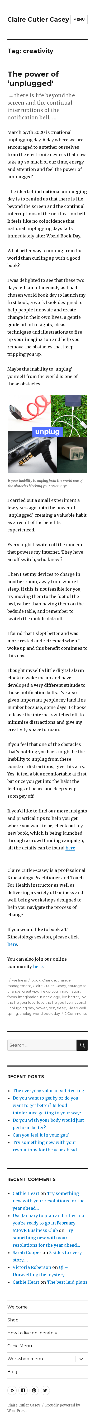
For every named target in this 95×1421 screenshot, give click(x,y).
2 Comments (76, 1013)
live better (70, 997)
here (70, 847)
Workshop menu (25, 1358)
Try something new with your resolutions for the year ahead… (48, 1201)
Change (49, 980)
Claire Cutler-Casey (49, 986)
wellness (19, 980)
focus (12, 997)
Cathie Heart (26, 1193)
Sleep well (77, 1008)
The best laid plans (67, 1282)
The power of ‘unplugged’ (33, 78)
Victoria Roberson (32, 1267)
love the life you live (54, 1002)
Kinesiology (50, 997)
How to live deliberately (32, 1332)
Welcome (17, 1307)
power (41, 1008)
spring (12, 1013)
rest (52, 1008)
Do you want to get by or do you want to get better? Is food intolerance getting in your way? (47, 1105)
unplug (25, 1013)
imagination (28, 997)
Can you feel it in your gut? (41, 1135)
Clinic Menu (19, 1345)
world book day (46, 1013)
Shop (12, 1319)
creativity (30, 991)
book (36, 980)
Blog (12, 1371)
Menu (79, 19)
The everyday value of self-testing (48, 1090)
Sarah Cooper (27, 1252)
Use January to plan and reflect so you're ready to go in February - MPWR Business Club (48, 1223)
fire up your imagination (60, 991)
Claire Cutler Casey (38, 19)
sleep (61, 1008)
